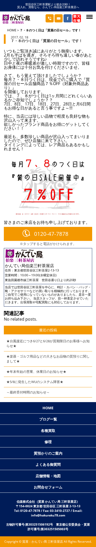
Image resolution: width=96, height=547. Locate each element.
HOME (11, 30)
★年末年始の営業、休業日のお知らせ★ (36, 371)
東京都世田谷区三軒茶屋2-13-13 (36, 270)
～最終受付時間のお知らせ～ (28, 392)
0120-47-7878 (51, 233)
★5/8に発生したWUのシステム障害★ (34, 381)
